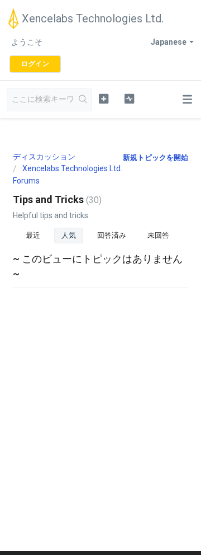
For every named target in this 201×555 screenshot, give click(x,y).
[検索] (83, 99)
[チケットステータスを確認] (129, 98)
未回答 (158, 235)
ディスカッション (44, 156)
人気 (68, 235)
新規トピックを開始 (155, 157)
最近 (33, 235)
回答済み (111, 235)
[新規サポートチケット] (103, 98)
